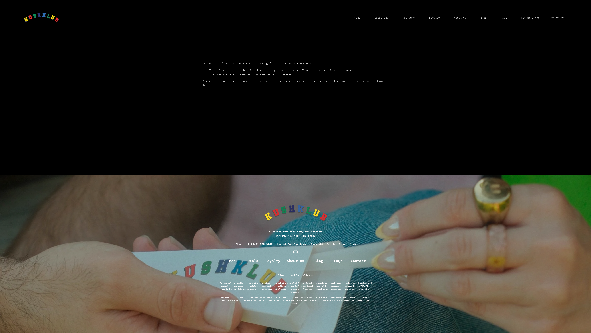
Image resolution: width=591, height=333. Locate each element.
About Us (460, 17)
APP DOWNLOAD (557, 17)
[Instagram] (295, 252)
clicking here (265, 80)
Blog (483, 17)
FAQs (504, 17)
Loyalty (434, 17)
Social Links (530, 17)
